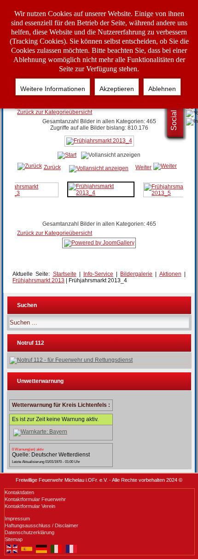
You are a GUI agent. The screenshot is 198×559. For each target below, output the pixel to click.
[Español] (26, 548)
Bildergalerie (136, 274)
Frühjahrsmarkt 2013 (38, 280)
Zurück (52, 167)
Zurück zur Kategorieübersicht (54, 112)
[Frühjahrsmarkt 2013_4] (99, 145)
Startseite (64, 274)
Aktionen (170, 274)
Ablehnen (162, 88)
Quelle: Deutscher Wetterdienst (51, 454)
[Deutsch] (41, 548)
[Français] (71, 548)
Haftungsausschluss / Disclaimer (41, 525)
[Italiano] (56, 548)
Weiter (143, 167)
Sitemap (14, 539)
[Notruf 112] (99, 360)
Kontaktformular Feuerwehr (35, 499)
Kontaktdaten (19, 492)
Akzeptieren (116, 88)
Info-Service (98, 274)
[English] (12, 548)
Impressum (17, 518)
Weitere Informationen (52, 88)
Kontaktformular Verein (30, 506)
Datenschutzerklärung (29, 532)
